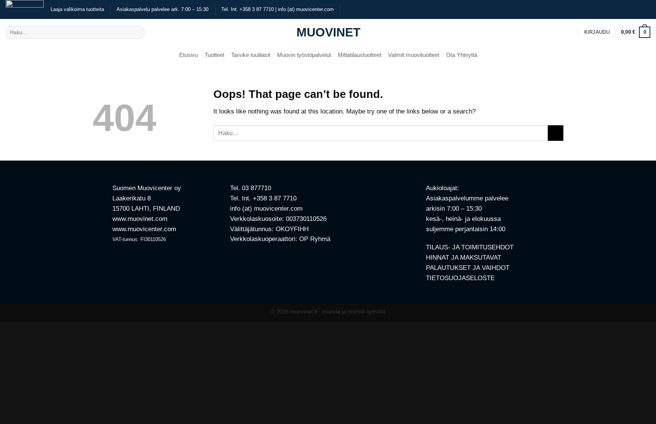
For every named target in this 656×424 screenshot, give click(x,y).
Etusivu (188, 55)
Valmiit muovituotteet (413, 55)
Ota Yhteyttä (461, 55)
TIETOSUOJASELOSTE (460, 278)
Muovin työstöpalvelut (304, 55)
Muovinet (328, 32)
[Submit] (137, 32)
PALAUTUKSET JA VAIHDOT (467, 267)
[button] (597, 32)
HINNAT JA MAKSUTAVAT (463, 257)
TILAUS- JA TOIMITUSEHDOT (470, 247)
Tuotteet (214, 55)
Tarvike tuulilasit (250, 55)
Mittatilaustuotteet (359, 55)
